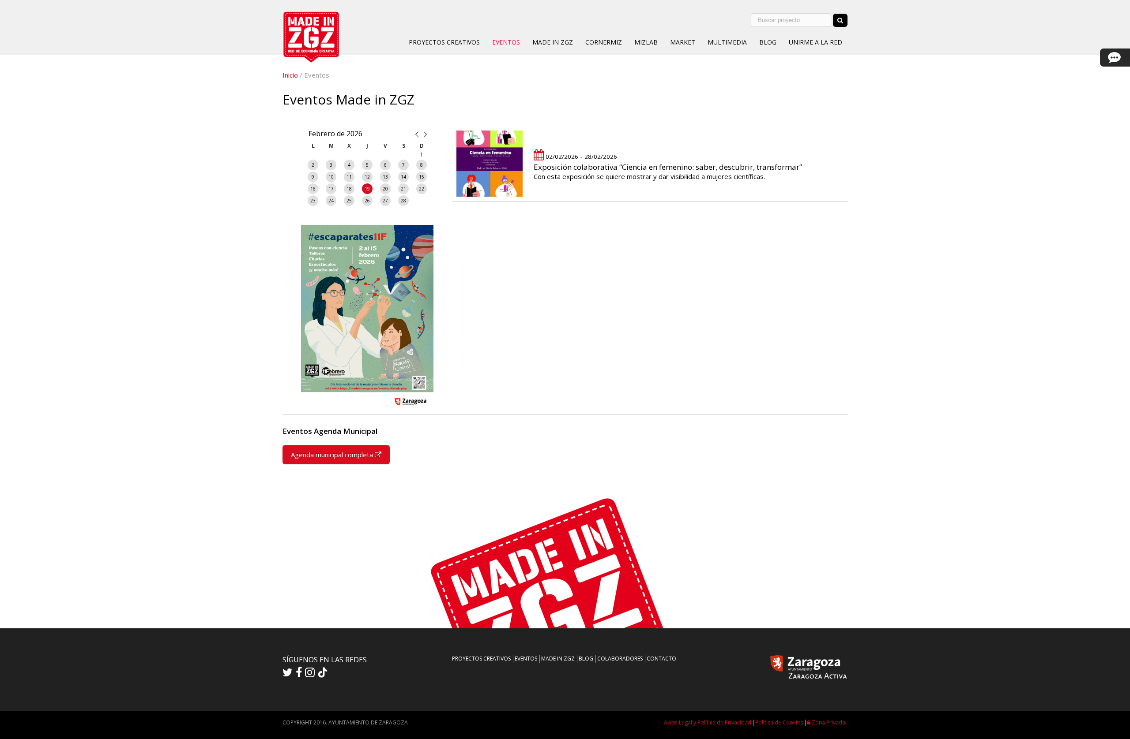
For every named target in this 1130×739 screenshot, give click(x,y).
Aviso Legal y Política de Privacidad (707, 722)
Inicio (290, 75)
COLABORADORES (620, 658)
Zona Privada (827, 722)
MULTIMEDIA (727, 42)
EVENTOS (506, 42)
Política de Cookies (779, 722)
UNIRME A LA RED (815, 42)
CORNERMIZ (603, 42)
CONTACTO (661, 658)
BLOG (767, 42)
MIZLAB (646, 42)
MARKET (682, 42)
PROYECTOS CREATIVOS (444, 42)
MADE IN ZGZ (552, 42)
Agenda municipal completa (333, 454)
